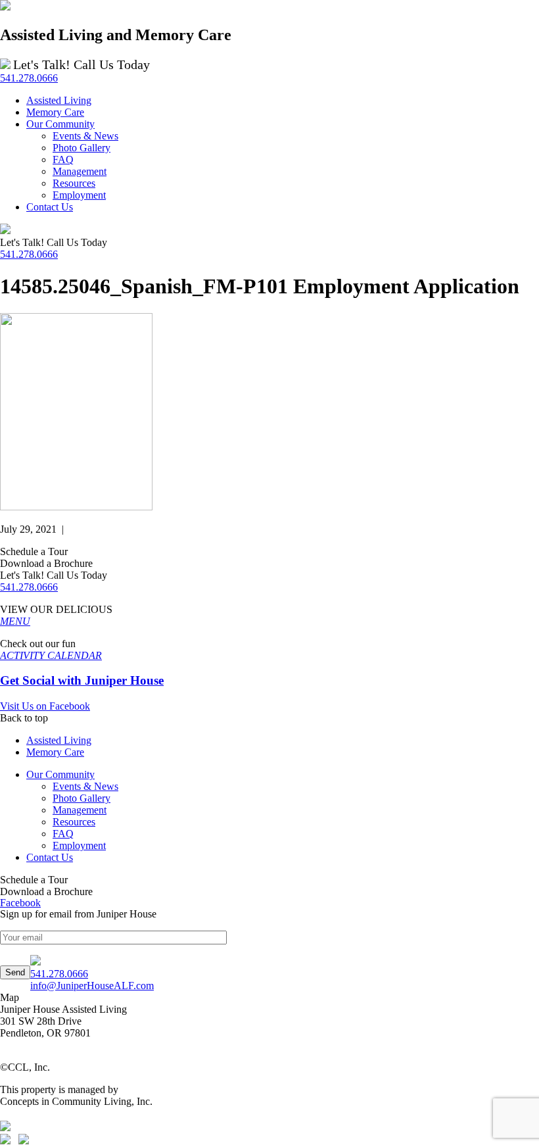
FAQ (63, 833)
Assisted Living (58, 740)
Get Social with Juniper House (82, 680)
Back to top (24, 717)
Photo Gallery (81, 798)
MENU (15, 621)
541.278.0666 (29, 78)
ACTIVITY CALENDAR (51, 655)
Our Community (60, 774)
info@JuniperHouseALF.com (92, 985)
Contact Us (49, 857)
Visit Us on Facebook (45, 706)
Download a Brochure (46, 563)
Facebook (20, 902)
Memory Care (55, 752)
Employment (79, 845)
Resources (74, 821)
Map (9, 997)
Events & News (85, 786)
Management (79, 810)
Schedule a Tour (34, 551)
